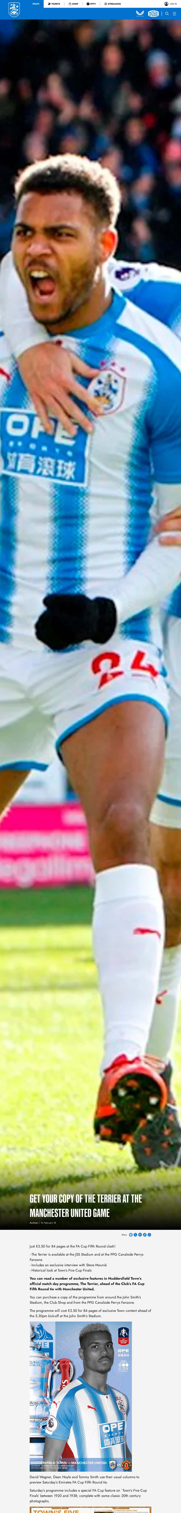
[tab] (36, 4)
